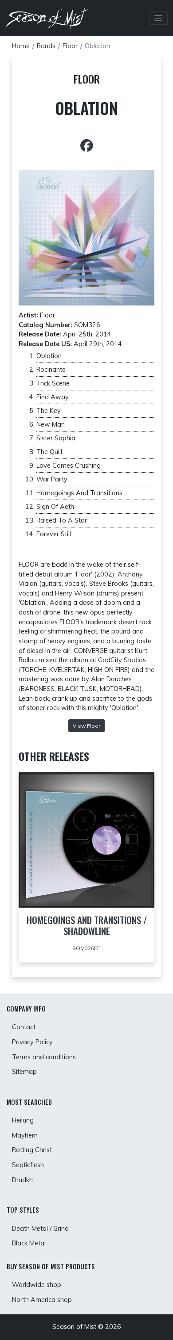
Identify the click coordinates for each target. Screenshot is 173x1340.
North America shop (42, 1300)
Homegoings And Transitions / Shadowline (87, 925)
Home (21, 46)
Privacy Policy (32, 1042)
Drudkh (22, 1180)
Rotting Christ (32, 1150)
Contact (23, 1027)
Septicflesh (28, 1165)
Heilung (23, 1120)
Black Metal (29, 1243)
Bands (46, 46)
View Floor (86, 725)
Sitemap (24, 1072)
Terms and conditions (44, 1057)
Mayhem (25, 1135)
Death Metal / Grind (40, 1229)
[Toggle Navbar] (158, 18)
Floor (70, 46)
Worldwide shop (36, 1285)
